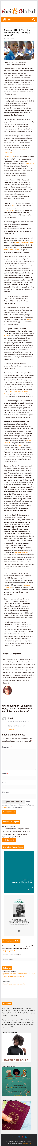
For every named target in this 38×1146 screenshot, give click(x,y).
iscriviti (5, 808)
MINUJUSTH (29, 164)
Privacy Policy (6, 981)
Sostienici (10, 840)
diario (29, 319)
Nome (5, 774)
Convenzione (8, 210)
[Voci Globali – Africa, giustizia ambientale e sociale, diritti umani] (19, 8)
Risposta (11, 729)
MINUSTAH (10, 157)
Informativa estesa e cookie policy (14, 984)
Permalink (27, 722)
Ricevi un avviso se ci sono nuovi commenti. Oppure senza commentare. (18, 805)
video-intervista (14, 391)
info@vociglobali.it (8, 951)
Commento (7, 747)
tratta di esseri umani (11, 250)
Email (4, 783)
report (14, 205)
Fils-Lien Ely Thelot (22, 552)
